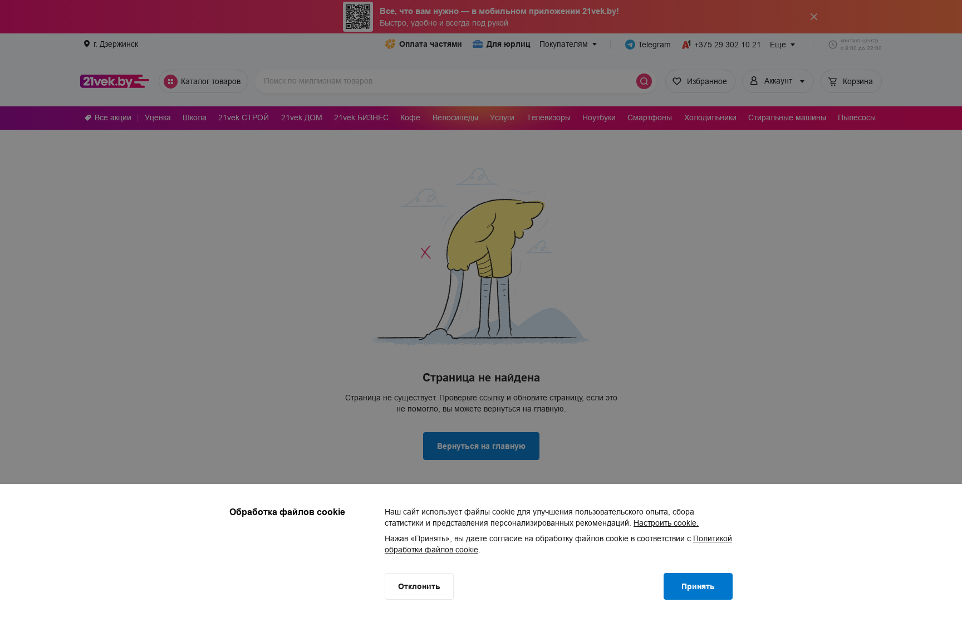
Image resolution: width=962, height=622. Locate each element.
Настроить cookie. (666, 522)
